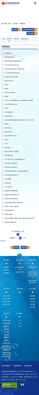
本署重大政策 (19, 272)
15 (17, 238)
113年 (19, 326)
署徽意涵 (6, 270)
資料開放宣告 (28, 366)
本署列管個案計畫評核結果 (32, 282)
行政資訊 (15, 24)
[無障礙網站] (9, 385)
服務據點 (6, 326)
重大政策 (19, 260)
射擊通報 (6, 335)
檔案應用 (6, 337)
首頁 (9, 24)
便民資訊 (6, 313)
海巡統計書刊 (6, 304)
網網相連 (22, 24)
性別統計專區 (6, 296)
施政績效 (32, 260)
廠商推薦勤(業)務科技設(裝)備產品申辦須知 (6, 348)
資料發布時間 (6, 302)
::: (0, 24)
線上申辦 (6, 329)
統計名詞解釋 (6, 299)
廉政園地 (6, 340)
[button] (35, 3)
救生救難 (32, 299)
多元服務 (6, 332)
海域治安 (32, 302)
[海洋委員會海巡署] (16, 3)
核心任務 (32, 288)
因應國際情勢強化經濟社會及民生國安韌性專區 (6, 355)
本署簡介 (6, 267)
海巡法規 (19, 288)
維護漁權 (32, 296)
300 (23, 238)
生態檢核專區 (6, 343)
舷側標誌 (6, 273)
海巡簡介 (6, 260)
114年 (19, 323)
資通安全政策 (17, 366)
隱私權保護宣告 (6, 366)
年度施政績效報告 (32, 268)
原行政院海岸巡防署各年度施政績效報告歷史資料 (32, 275)
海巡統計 (6, 288)
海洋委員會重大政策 (19, 268)
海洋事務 (32, 304)
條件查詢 (2, 241)
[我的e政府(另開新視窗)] (22, 385)
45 (20, 238)
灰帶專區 (19, 313)
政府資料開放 (6, 323)
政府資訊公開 (6, 321)
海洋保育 (32, 307)
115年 (19, 321)
